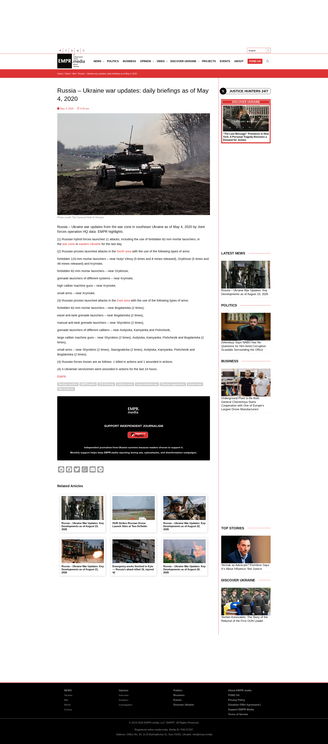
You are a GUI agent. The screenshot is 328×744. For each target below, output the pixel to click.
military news (125, 384)
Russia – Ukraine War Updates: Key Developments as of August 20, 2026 (184, 569)
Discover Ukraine (183, 61)
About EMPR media (239, 690)
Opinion (146, 61)
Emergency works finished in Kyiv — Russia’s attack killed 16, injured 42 (133, 569)
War (66, 700)
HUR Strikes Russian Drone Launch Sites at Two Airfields (129, 525)
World (67, 704)
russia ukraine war (147, 384)
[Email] (93, 469)
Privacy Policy (236, 699)
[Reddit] (61, 469)
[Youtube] (77, 50)
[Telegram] (100, 469)
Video (161, 61)
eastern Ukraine (90, 244)
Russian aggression (173, 384)
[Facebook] (66, 50)
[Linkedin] (72, 50)
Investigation (125, 704)
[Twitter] (60, 50)
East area (123, 300)
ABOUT (238, 61)
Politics (113, 61)
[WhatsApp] (85, 469)
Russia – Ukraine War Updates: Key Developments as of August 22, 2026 (184, 526)
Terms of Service (238, 714)
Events (225, 61)
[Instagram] (83, 50)
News (98, 61)
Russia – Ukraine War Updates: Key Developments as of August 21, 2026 (83, 569)
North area (124, 251)
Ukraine (68, 695)
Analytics (123, 700)
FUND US (255, 61)
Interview (123, 695)
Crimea (68, 709)
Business (129, 61)
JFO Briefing (106, 384)
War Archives (66, 389)
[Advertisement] (159, 24)
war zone (68, 244)
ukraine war (195, 384)
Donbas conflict (68, 384)
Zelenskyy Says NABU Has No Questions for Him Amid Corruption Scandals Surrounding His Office (243, 346)
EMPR (61, 376)
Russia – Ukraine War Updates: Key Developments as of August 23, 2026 (83, 526)
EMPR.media (88, 384)
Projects (209, 61)
